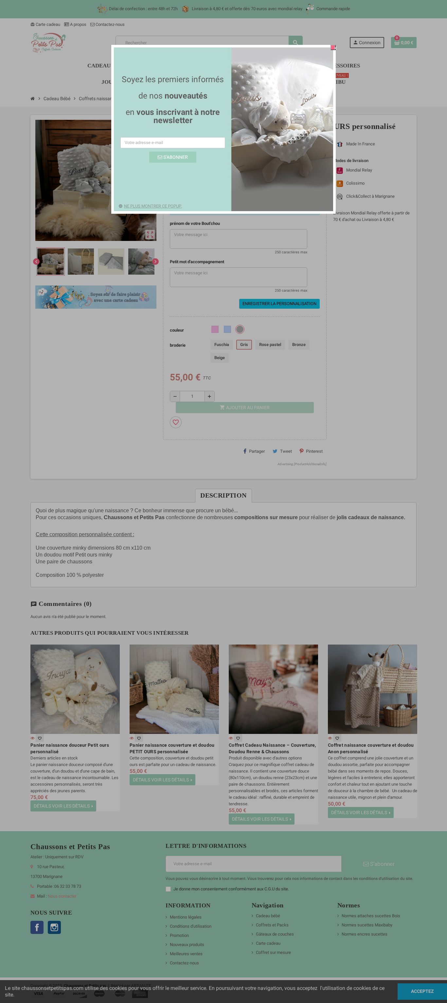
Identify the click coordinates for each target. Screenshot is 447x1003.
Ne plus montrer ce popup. (153, 206)
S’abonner (175, 157)
